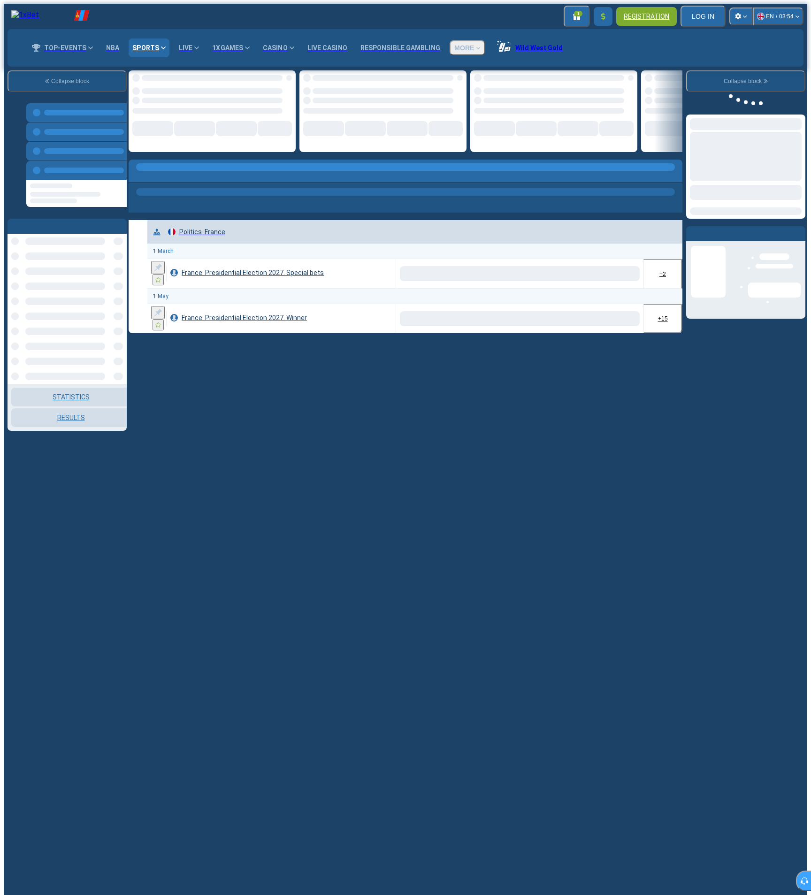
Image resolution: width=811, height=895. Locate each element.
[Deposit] (603, 16)
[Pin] (158, 263)
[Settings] (741, 16)
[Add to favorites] (280, 80)
